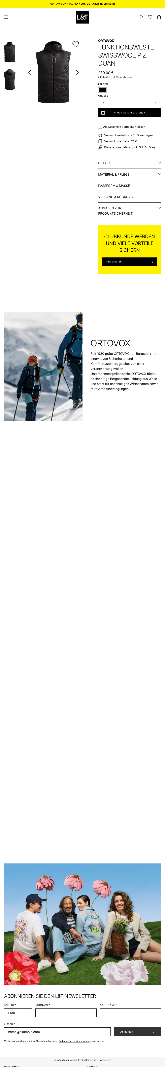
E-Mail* (9, 1023)
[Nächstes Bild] (77, 72)
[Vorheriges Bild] (30, 72)
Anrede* (10, 1004)
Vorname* (42, 1004)
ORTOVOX (106, 41)
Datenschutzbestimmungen (74, 1041)
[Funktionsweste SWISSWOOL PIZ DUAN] (9, 52)
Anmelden (126, 1031)
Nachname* (108, 1004)
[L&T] (82, 17)
